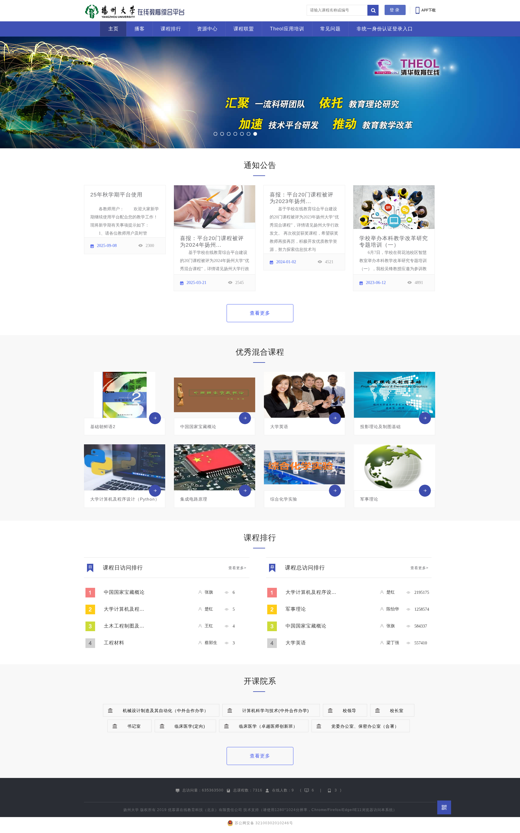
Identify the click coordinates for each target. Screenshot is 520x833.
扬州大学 (131, 810)
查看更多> (237, 568)
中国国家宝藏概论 (124, 592)
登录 (395, 10)
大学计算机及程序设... (311, 592)
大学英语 (296, 642)
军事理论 (296, 609)
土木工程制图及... (124, 625)
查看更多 (260, 313)
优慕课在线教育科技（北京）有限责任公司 (205, 810)
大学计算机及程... (124, 609)
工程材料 (114, 642)
